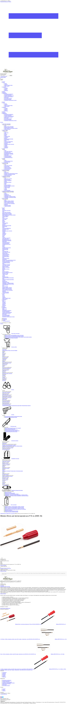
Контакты (4, 92)
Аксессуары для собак (6, 461)
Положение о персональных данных (10, 100)
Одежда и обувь (5, 218)
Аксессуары (4, 349)
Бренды (3, 91)
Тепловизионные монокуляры (16, 405)
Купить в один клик (7, 568)
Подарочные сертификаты (8, 114)
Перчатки (4, 371)
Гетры (3, 350)
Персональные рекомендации (5, 608)
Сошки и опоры (5, 479)
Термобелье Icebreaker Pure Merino (8, 279)
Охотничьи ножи (5, 251)
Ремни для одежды (11, 350)
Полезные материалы (7, 115)
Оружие (3, 246)
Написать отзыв (3, 593)
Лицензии (6, 88)
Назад (5, 125)
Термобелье (4, 378)
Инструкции (6, 97)
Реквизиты (6, 90)
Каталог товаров (6, 513)
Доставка (5, 87)
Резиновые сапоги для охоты (7, 373)
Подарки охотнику (5, 474)
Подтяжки (6, 350)
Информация (4, 93)
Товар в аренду (6, 86)
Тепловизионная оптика (6, 404)
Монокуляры (4, 399)
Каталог (3, 81)
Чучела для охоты (5, 485)
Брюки (3, 355)
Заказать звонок (3, 77)
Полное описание (3, 565)
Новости (5, 89)
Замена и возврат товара (8, 85)
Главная (1, 513)
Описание (2, 586)
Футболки (4, 380)
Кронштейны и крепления (6, 397)
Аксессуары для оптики (6, 392)
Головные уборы (5, 357)
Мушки (3, 466)
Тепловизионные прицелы (26, 405)
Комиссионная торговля (8, 96)
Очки (3, 472)
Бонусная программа (7, 99)
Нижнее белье (4, 364)
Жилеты (3, 361)
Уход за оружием (5, 286)
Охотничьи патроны (5, 258)
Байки (3, 352)
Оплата (5, 83)
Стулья (3, 481)
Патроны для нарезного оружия (7, 447)
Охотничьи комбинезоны (6, 368)
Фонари (3, 483)
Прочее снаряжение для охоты (7, 476)
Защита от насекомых (6, 464)
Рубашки (3, 375)
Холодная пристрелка (6, 449)
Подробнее (2, 585)
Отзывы (5, 586)
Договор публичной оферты (9, 95)
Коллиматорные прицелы (6, 395)
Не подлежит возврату (8, 98)
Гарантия (5, 84)
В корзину (2, 568)
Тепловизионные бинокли (6, 405)
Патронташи (4, 443)
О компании (4, 672)
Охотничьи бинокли (5, 402)
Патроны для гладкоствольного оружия (9, 445)
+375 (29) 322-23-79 (3, 76)
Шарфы (16, 350)
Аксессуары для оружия (6, 212)
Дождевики (4, 359)
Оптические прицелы (6, 401)
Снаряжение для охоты (6, 264)
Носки (3, 366)
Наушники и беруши (5, 468)
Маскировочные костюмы (6, 362)
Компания (4, 107)
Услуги (3, 82)
